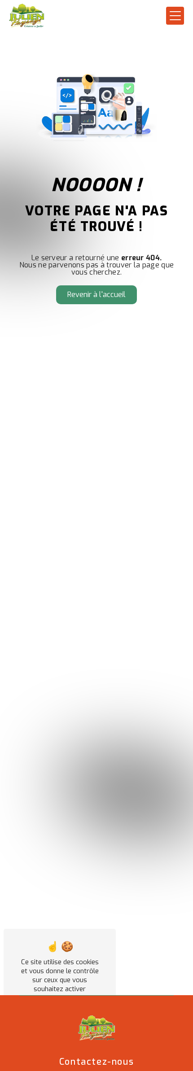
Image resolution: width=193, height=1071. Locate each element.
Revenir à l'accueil (96, 294)
